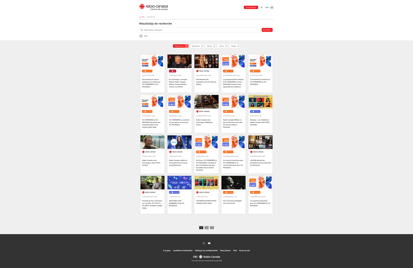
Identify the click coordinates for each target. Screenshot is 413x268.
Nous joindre (225, 250)
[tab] (181, 46)
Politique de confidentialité (206, 250)
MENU (267, 7)
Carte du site (244, 250)
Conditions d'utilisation (183, 250)
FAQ (235, 250)
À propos (167, 250)
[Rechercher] (261, 7)
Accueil (142, 17)
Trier (145, 36)
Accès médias (251, 7)
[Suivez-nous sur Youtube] (209, 243)
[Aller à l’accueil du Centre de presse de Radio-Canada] (153, 7)
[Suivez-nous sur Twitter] (203, 243)
